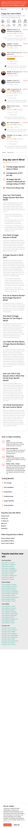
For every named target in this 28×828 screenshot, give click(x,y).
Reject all (16, 825)
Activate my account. (19, 5)
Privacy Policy (6, 821)
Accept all (7, 825)
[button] (14, 483)
